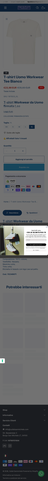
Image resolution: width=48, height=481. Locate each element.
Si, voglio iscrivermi (36, 244)
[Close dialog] (46, 227)
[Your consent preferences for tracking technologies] (2, 360)
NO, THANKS (36, 250)
